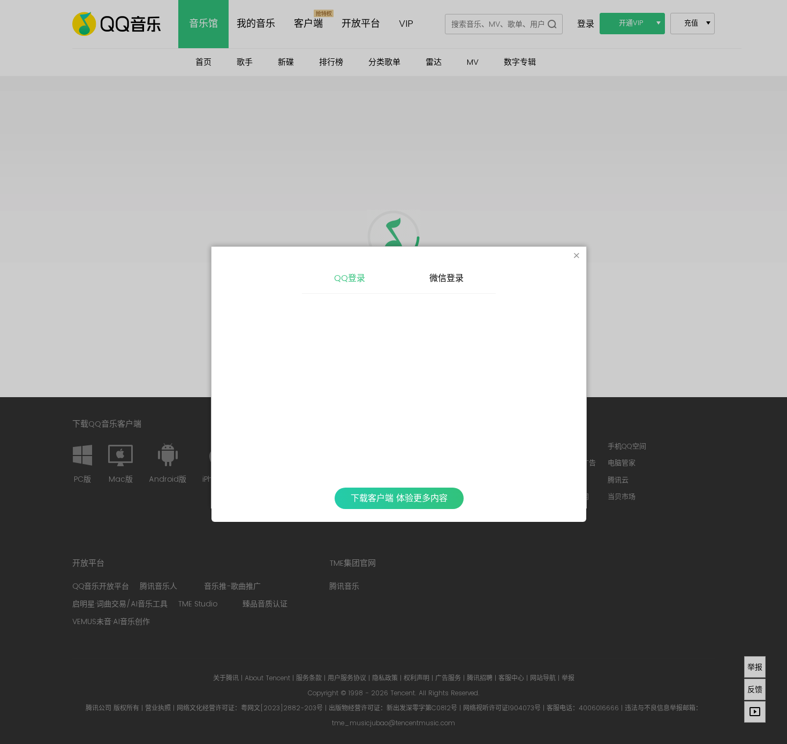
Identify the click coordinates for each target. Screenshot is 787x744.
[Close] (576, 256)
